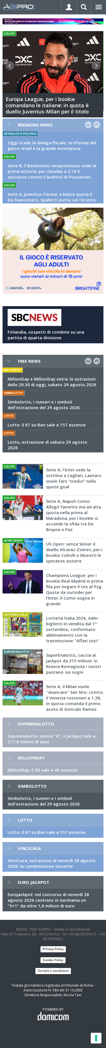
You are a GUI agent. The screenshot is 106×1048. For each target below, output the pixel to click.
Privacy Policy (53, 949)
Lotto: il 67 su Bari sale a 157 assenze (47, 425)
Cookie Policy (53, 960)
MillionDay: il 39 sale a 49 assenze (42, 770)
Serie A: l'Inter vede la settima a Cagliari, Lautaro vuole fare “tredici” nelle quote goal (73, 478)
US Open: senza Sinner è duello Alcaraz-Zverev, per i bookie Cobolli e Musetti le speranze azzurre (74, 552)
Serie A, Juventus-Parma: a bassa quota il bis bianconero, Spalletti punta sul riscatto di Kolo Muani (52, 199)
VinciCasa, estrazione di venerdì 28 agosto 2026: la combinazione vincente (52, 863)
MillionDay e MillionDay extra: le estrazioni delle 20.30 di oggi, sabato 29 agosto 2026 (52, 381)
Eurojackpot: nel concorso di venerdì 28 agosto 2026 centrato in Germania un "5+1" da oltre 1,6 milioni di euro (48, 900)
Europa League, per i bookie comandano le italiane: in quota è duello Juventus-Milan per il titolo (47, 105)
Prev (9, 65)
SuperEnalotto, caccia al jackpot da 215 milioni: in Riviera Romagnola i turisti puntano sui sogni (73, 663)
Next (96, 65)
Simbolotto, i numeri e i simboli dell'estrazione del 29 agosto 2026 (44, 404)
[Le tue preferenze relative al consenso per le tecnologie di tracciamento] (96, 1038)
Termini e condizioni (53, 971)
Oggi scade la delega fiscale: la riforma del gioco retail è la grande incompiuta (52, 145)
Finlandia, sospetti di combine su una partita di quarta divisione (46, 334)
